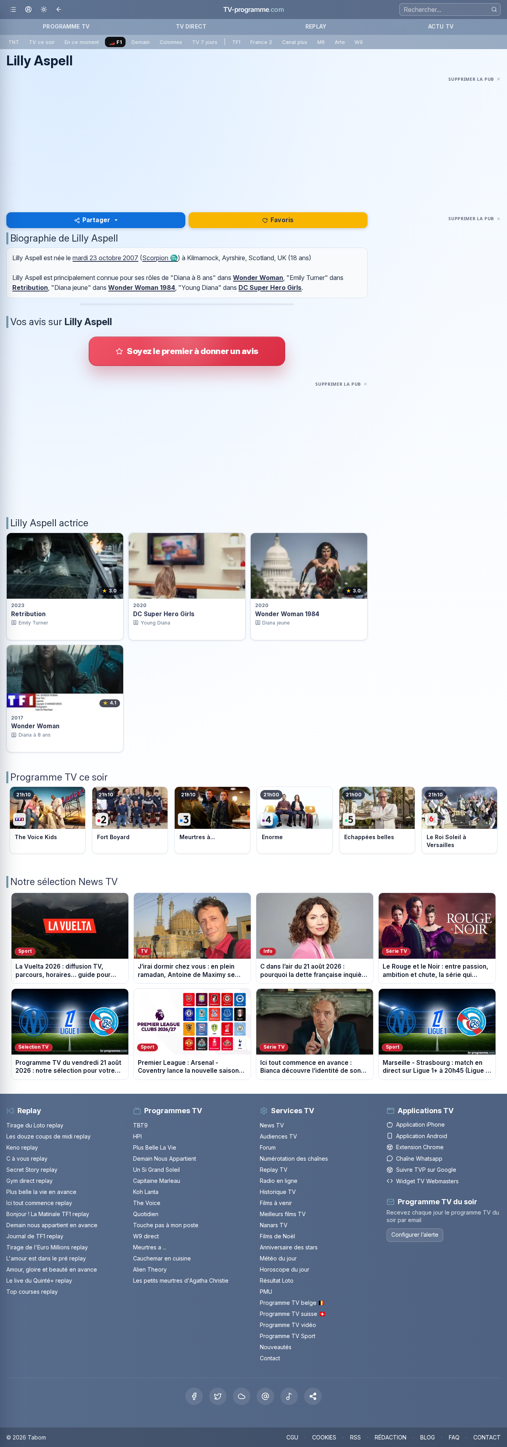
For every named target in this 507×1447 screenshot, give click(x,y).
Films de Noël (277, 1236)
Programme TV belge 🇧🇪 (292, 1302)
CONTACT (487, 1437)
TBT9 (140, 1125)
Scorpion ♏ (160, 258)
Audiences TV (278, 1136)
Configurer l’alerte (414, 1234)
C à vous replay (27, 1158)
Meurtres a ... (149, 1247)
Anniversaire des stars (289, 1247)
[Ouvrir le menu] (12, 9)
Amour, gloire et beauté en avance (51, 1269)
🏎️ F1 (115, 42)
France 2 (261, 42)
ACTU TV (441, 26)
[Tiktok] (289, 1396)
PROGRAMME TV (66, 26)
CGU (292, 1437)
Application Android (421, 1136)
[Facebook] (194, 1396)
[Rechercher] (494, 9)
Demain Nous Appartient (164, 1158)
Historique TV (278, 1191)
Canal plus (294, 42)
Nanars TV (274, 1225)
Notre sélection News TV (64, 881)
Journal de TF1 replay (34, 1236)
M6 (321, 42)
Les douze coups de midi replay (48, 1136)
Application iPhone (420, 1124)
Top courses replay (32, 1291)
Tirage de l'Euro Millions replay (47, 1247)
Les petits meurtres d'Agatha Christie (181, 1280)
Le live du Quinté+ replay (39, 1280)
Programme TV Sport (287, 1336)
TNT (13, 42)
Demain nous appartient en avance (51, 1225)
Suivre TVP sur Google (426, 1169)
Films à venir (276, 1202)
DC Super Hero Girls (269, 287)
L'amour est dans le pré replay (46, 1258)
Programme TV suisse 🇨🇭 (293, 1313)
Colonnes (171, 42)
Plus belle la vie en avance (41, 1191)
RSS (355, 1437)
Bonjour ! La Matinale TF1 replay (47, 1214)
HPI (137, 1136)
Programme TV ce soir (59, 777)
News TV (272, 1125)
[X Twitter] (218, 1396)
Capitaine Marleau (156, 1180)
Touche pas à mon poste (165, 1225)
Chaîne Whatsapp (419, 1158)
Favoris (282, 220)
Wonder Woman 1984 (141, 287)
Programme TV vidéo (288, 1324)
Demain (141, 42)
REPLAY (315, 26)
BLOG (427, 1437)
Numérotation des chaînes (294, 1158)
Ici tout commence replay (39, 1202)
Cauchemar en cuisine (162, 1258)
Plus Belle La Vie (154, 1147)
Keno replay (22, 1147)
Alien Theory (150, 1269)
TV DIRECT (191, 26)
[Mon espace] (28, 9)
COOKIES (324, 1437)
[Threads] (265, 1396)
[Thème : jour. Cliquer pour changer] (43, 9)
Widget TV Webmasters (427, 1181)
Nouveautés (276, 1347)
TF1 (236, 42)
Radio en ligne (278, 1180)
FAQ (454, 1437)
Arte (340, 42)
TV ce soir (42, 42)
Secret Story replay (31, 1169)
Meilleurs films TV (283, 1214)
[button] (313, 1396)
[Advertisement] (253, 139)
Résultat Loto (277, 1280)
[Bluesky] (241, 1396)
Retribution (30, 287)
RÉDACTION (390, 1437)
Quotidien (145, 1214)
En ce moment (82, 42)
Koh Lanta (145, 1191)
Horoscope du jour (284, 1269)
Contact (270, 1358)
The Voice (146, 1202)
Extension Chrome (420, 1147)
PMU (266, 1291)
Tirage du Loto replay (34, 1125)
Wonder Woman (258, 278)
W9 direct (146, 1236)
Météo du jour (278, 1258)
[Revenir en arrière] (59, 9)
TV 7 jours (204, 42)
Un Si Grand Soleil (156, 1169)
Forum (268, 1147)
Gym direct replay (29, 1180)
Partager (96, 220)
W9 (359, 42)
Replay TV (274, 1169)
